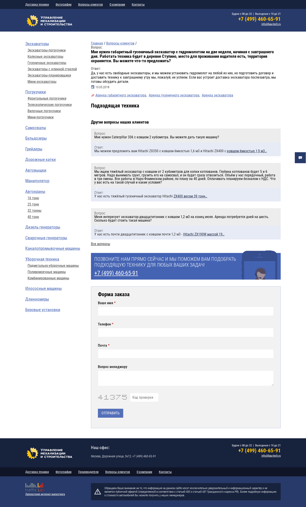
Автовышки (35, 170)
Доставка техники (37, 4)
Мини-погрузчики (41, 117)
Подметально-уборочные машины (53, 265)
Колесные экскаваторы (45, 56)
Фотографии (63, 4)
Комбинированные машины (48, 278)
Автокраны (35, 191)
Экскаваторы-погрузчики (47, 50)
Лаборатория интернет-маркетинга (45, 494)
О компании (117, 4)
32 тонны (34, 210)
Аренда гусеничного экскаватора (174, 95)
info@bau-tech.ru (271, 24)
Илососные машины (43, 288)
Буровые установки (42, 309)
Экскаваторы (37, 43)
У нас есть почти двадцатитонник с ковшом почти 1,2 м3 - (159, 234)
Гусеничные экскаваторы (47, 63)
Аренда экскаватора (217, 95)
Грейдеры (33, 149)
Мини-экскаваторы (42, 81)
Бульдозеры (36, 138)
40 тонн (33, 217)
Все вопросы (100, 244)
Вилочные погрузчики (44, 111)
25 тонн (33, 204)
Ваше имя (106, 303)
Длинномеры (37, 299)
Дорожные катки (40, 159)
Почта (103, 345)
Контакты (138, 4)
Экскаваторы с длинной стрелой (52, 69)
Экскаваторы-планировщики (49, 75)
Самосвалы (35, 127)
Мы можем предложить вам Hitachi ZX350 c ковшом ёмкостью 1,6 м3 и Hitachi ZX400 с (180, 151)
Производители (88, 472)
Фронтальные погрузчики (47, 98)
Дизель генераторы (42, 227)
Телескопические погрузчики (50, 105)
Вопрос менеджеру (112, 367)
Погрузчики (35, 91)
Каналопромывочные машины (52, 248)
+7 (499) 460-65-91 (259, 19)
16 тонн (33, 198)
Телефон (105, 324)
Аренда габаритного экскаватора (120, 95)
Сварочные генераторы (46, 237)
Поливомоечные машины (47, 272)
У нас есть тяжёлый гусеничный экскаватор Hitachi (150, 196)
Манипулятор (37, 180)
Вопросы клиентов (90, 4)
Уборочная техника (42, 259)
